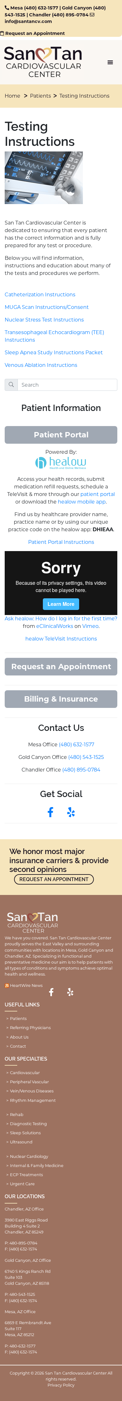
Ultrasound (21, 1142)
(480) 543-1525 (86, 757)
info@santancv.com (28, 21)
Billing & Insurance (61, 698)
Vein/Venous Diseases (31, 1091)
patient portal (97, 494)
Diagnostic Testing (28, 1123)
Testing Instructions (84, 96)
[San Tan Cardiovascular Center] (43, 62)
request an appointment (54, 879)
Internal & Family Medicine (37, 1165)
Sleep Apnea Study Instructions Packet (54, 353)
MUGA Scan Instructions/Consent (47, 307)
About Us (19, 1037)
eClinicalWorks (54, 626)
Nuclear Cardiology (29, 1156)
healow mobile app (82, 502)
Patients (40, 96)
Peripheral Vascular (29, 1081)
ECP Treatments (26, 1174)
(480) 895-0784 (70, 15)
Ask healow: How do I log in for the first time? (61, 619)
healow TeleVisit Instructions (61, 639)
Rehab (16, 1114)
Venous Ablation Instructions (41, 365)
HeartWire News (26, 985)
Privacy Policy (61, 1385)
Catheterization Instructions (40, 295)
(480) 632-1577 (41, 8)
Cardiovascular (25, 1072)
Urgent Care (22, 1184)
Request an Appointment (35, 33)
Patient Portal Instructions (61, 542)
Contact (18, 1046)
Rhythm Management (33, 1100)
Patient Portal (61, 434)
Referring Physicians (30, 1027)
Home (12, 96)
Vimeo (90, 626)
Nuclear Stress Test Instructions (44, 320)
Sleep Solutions (25, 1132)
